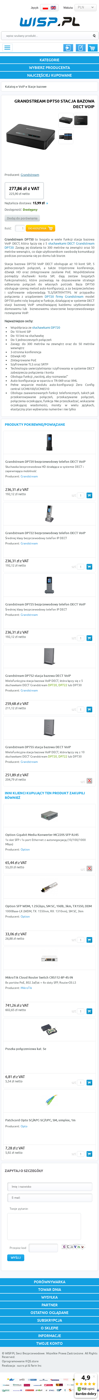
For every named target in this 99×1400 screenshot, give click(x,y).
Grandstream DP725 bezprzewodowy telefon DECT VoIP (45, 604)
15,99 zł (39, 203)
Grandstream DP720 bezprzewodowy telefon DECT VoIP (45, 461)
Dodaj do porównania (22, 218)
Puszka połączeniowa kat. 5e (25, 1049)
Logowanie (68, 48)
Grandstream (30, 175)
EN (53, 8)
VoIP (22, 86)
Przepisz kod (18, 1248)
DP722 (62, 685)
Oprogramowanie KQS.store (20, 1361)
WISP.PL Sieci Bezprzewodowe (25, 1353)
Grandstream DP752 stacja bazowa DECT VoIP (38, 676)
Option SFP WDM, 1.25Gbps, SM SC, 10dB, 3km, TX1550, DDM (48, 906)
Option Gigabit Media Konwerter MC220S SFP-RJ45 (42, 835)
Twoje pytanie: (19, 1208)
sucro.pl (22, 1365)
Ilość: (8, 228)
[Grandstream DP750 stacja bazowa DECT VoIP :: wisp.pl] (31, 162)
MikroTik (26, 988)
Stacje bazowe (37, 86)
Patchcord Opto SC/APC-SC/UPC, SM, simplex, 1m (40, 1120)
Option (25, 849)
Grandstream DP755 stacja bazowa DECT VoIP (38, 747)
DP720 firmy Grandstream (64, 296)
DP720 (52, 685)
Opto (24, 1126)
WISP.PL (49, 22)
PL (45, 8)
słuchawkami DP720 (46, 327)
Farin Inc (36, 1365)
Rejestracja (81, 48)
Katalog (10, 86)
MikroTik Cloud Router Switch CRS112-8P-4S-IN (39, 977)
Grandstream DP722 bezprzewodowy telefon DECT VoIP (45, 533)
